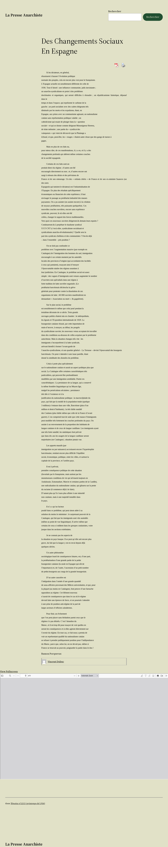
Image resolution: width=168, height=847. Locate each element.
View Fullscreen (9, 671)
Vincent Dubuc (56, 661)
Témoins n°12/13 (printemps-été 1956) (28, 803)
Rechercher (114, 11)
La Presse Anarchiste (23, 15)
